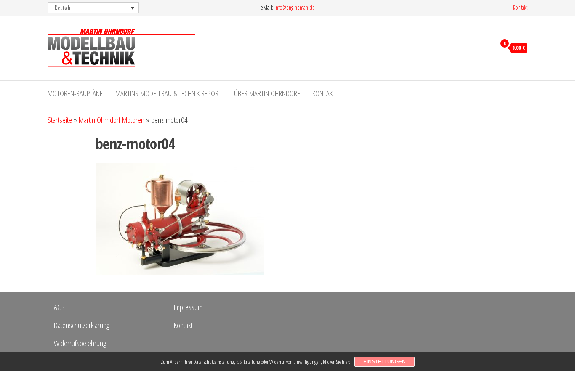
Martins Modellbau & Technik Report (168, 93)
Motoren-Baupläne (75, 93)
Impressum (188, 307)
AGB (59, 307)
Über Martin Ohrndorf (267, 93)
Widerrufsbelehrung (80, 343)
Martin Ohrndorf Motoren (111, 119)
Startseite (60, 119)
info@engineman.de (294, 7)
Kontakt (520, 7)
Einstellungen (384, 362)
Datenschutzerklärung (81, 325)
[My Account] (487, 47)
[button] (93, 7)
